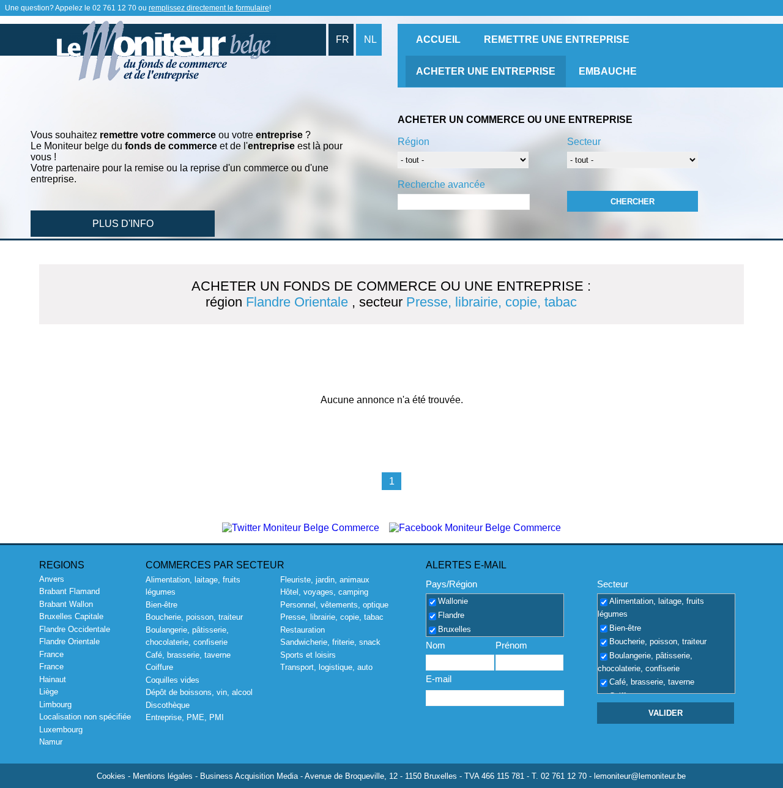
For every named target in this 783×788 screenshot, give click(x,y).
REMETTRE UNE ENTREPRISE (556, 39)
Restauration (302, 629)
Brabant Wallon (66, 604)
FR (342, 39)
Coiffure (159, 667)
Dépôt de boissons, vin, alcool (199, 692)
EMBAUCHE (608, 71)
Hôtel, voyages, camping (324, 592)
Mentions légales (163, 776)
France (51, 654)
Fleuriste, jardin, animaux (324, 579)
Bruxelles (454, 629)
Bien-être (161, 604)
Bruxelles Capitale (71, 616)
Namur (50, 741)
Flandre (451, 615)
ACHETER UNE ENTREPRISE (485, 71)
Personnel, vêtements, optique (334, 604)
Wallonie (453, 601)
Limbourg (55, 704)
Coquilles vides (172, 680)
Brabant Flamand (69, 591)
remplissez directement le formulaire (209, 8)
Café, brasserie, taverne (188, 655)
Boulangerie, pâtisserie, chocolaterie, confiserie (645, 661)
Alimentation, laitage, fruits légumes (651, 608)
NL (370, 39)
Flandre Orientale (69, 641)
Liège (48, 691)
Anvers (51, 579)
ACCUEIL (438, 39)
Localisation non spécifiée (85, 716)
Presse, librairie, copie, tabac (332, 617)
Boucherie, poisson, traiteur (194, 617)
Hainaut (52, 679)
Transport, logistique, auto (326, 667)
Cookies (111, 776)
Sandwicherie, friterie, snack (330, 642)
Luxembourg (61, 729)
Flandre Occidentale (74, 629)
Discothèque (168, 705)
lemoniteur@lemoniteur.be (640, 776)
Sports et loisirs (308, 655)
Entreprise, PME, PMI (185, 717)
